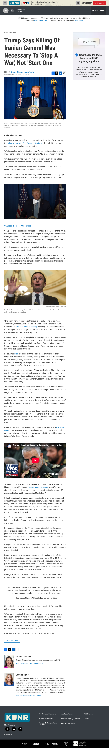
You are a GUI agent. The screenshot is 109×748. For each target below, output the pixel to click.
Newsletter (87, 3)
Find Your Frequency (68, 723)
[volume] (12, 10)
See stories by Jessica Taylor (28, 695)
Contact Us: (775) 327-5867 (70, 719)
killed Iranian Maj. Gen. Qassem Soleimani (25, 143)
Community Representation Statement (48, 724)
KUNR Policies (88, 714)
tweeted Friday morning (38, 487)
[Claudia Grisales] (9, 661)
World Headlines (10, 32)
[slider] (15, 10)
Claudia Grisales (17, 72)
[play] (6, 10)
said (16, 354)
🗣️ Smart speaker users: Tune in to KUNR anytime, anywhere (88, 58)
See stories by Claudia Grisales (30, 663)
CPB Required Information (47, 714)
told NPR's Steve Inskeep (26, 327)
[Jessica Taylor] (9, 679)
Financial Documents (46, 719)
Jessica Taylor (29, 72)
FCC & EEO (87, 719)
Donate (100, 3)
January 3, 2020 (50, 598)
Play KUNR (79, 21)
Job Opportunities (67, 714)
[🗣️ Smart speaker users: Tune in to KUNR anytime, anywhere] (89, 41)
